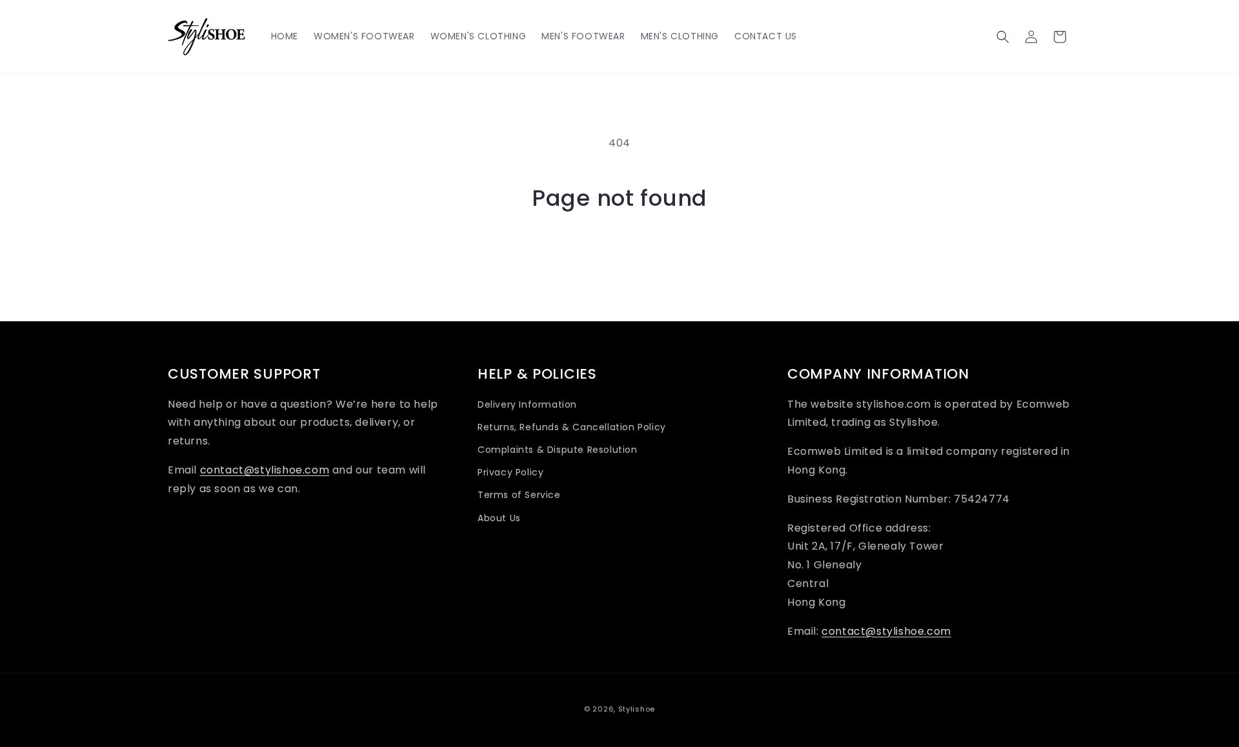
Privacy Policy (510, 472)
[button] (1003, 37)
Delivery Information (527, 404)
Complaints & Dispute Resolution (558, 449)
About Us (499, 518)
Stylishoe (636, 709)
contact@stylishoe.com (265, 470)
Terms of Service (519, 494)
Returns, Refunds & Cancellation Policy (572, 427)
